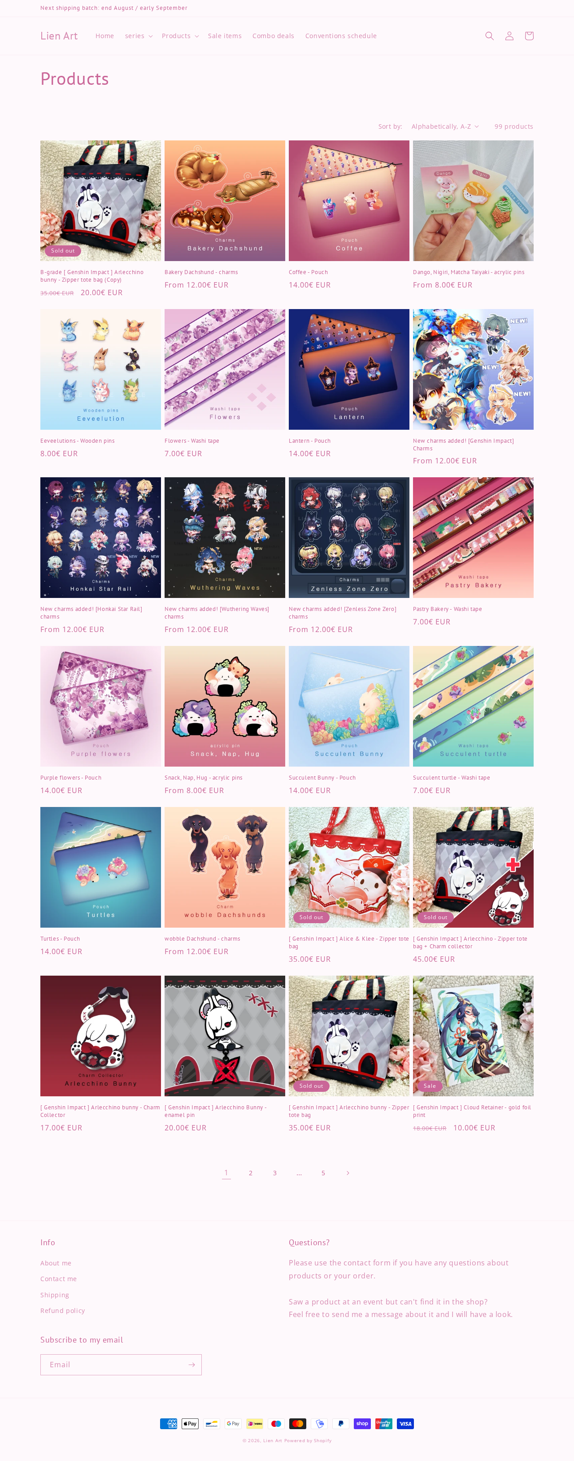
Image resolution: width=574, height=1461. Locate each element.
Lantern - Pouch (310, 441)
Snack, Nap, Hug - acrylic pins (204, 777)
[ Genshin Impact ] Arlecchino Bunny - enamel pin (215, 1111)
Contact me (58, 1278)
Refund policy (62, 1310)
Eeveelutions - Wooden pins (77, 441)
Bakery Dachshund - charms (201, 272)
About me (56, 1263)
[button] (138, 35)
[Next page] (347, 1173)
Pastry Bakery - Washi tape (448, 609)
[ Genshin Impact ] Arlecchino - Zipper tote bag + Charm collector (470, 942)
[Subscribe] (191, 1364)
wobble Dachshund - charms (202, 938)
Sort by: (390, 126)
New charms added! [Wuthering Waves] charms (217, 613)
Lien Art (273, 1440)
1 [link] (226, 1173)
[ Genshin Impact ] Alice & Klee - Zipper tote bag (349, 942)
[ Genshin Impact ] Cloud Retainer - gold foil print (472, 1111)
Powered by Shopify (308, 1440)
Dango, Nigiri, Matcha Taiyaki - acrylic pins (468, 272)
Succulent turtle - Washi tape (451, 777)
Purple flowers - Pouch (70, 777)
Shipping (55, 1295)
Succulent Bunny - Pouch (322, 777)
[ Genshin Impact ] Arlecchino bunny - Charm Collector (100, 1111)
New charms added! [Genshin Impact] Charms (463, 444)
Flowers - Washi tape (192, 441)
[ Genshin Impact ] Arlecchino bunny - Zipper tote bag (349, 1111)
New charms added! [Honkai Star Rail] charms (91, 613)
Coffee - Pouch (308, 272)
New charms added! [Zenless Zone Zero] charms (342, 613)
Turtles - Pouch (60, 938)
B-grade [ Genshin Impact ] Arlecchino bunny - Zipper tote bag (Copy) (92, 276)
